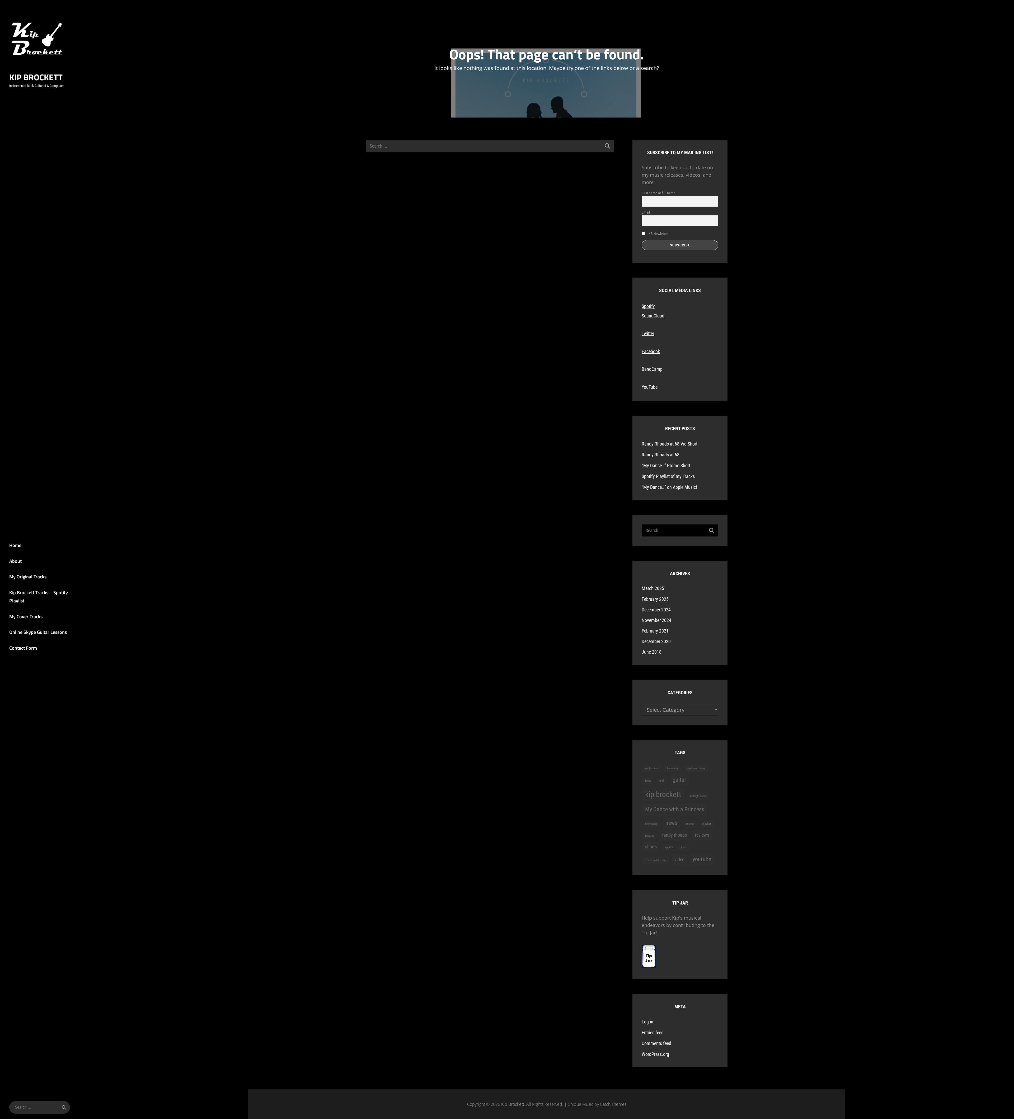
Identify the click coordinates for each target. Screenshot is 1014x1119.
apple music (652, 768)
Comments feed (656, 1043)
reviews (702, 835)
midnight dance (698, 796)
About (15, 561)
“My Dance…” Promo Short (666, 465)
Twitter (648, 333)
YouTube (650, 387)
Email (646, 212)
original (690, 824)
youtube (702, 859)
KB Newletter (658, 234)
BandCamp (652, 369)
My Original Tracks (27, 576)
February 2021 (655, 631)
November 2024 (656, 620)
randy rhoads (674, 835)
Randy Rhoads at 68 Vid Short (669, 444)
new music (651, 824)
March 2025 (653, 588)
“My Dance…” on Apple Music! (669, 487)
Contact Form (23, 648)
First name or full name (658, 193)
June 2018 (651, 652)
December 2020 (656, 641)
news (671, 822)
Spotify (648, 306)
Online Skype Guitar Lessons (38, 632)
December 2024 (656, 609)
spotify (669, 847)
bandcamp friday (696, 768)
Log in (647, 1021)
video (679, 859)
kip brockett (663, 794)
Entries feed (653, 1032)
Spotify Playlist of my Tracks (668, 476)
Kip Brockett (36, 77)
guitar (679, 779)
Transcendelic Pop (655, 860)
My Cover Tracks (26, 616)
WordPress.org (655, 1054)
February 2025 (655, 599)
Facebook (651, 351)
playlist (706, 824)
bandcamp (672, 768)
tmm (683, 847)
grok (661, 781)
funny (648, 781)
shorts (651, 846)
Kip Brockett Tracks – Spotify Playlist (38, 597)
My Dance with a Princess (674, 809)
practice (649, 835)
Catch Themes (613, 1104)
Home (15, 545)
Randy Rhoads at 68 (660, 454)
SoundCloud (653, 316)
